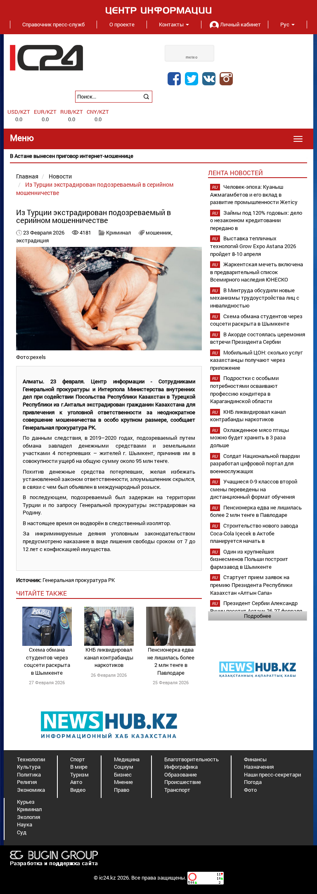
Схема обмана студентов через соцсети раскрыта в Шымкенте (47, 661)
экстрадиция (32, 240)
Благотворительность (191, 759)
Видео (77, 789)
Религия (27, 782)
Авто (76, 782)
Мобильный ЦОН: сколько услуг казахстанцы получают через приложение (256, 360)
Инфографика (181, 766)
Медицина (127, 759)
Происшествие (182, 782)
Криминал (118, 232)
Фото (250, 789)
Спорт (77, 759)
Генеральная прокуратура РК (79, 580)
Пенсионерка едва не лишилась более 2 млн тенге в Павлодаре (170, 661)
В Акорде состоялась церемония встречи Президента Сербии (257, 338)
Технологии (31, 759)
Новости (60, 176)
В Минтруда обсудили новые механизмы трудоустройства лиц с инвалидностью (254, 297)
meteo (192, 57)
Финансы (255, 759)
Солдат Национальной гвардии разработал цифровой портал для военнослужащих (255, 463)
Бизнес (123, 774)
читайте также (41, 593)
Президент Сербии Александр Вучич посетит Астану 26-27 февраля (256, 607)
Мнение (123, 782)
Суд (21, 832)
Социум (123, 766)
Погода (253, 782)
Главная (27, 176)
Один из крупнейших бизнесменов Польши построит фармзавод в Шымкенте (249, 559)
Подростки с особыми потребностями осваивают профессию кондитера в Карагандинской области (244, 389)
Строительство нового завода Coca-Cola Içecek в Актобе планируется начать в (254, 533)
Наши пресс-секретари (272, 774)
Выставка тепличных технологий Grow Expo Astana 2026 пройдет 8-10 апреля (253, 246)
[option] (158, 156)
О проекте (122, 24)
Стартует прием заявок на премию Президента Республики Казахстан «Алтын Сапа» (251, 584)
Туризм (79, 774)
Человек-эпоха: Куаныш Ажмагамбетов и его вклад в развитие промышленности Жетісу (254, 194)
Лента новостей (235, 173)
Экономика (31, 789)
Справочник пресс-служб (53, 24)
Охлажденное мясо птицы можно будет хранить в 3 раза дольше (249, 437)
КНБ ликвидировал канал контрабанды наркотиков (108, 657)
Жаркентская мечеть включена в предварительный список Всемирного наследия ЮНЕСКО (256, 271)
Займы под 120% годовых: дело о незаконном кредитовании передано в (256, 220)
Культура (28, 766)
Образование (180, 774)
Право (121, 789)
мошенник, (159, 232)
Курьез (26, 801)
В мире (79, 766)
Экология (28, 817)
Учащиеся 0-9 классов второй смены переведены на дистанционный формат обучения (253, 489)
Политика (29, 774)
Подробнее (257, 615)
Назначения (259, 766)
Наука (24, 824)
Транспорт (177, 789)
